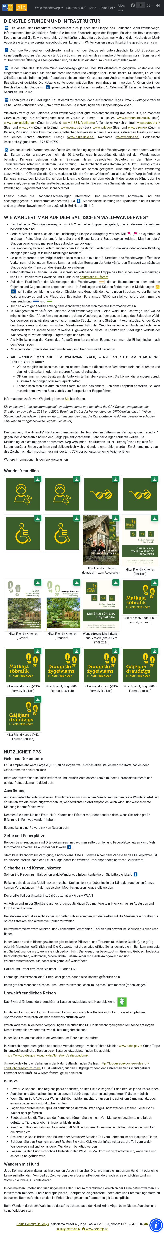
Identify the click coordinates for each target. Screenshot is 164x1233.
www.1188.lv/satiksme (79, 123)
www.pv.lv (26, 127)
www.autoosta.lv (148, 123)
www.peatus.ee (71, 127)
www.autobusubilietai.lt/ (133, 118)
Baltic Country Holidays (33, 1224)
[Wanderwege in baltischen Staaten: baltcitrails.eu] (9, 8)
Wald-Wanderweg (48, 8)
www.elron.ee (137, 127)
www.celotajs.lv (96, 1229)
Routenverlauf (76, 8)
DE (148, 5)
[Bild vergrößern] (23, 494)
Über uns (121, 8)
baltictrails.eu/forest (94, 277)
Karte (92, 8)
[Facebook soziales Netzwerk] (132, 6)
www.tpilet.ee (102, 127)
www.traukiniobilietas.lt (20, 123)
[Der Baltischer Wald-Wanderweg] (21, 8)
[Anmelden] (158, 6)
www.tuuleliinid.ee (80, 137)
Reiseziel (106, 8)
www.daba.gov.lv (130, 1046)
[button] (37, 479)
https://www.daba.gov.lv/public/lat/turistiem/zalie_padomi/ (46, 1055)
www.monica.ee (127, 137)
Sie (67, 399)
